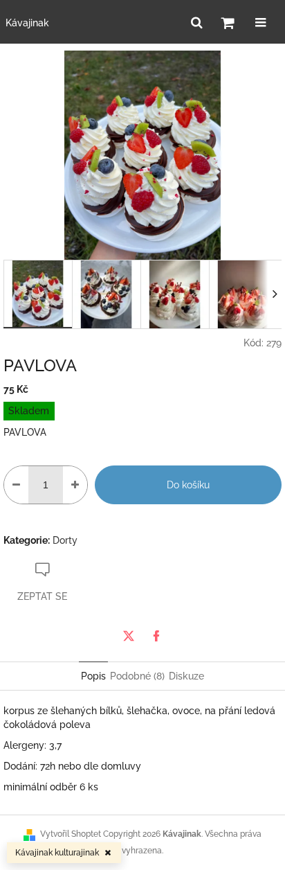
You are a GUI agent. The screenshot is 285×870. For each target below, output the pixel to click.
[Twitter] (128, 635)
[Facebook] (156, 635)
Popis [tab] (93, 676)
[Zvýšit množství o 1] (75, 485)
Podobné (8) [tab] (137, 676)
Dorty (65, 540)
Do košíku (188, 484)
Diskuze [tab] (186, 676)
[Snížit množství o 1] (16, 485)
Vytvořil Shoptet (70, 834)
